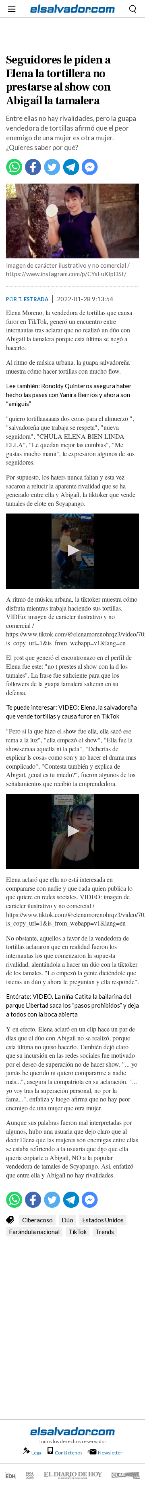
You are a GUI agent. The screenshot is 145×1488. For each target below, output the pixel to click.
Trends (104, 1231)
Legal (37, 1453)
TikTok (77, 1231)
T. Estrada (33, 299)
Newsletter (110, 1453)
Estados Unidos (103, 1220)
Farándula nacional (34, 1231)
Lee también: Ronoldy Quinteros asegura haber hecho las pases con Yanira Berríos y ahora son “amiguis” (69, 394)
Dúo (67, 1220)
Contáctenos (69, 1453)
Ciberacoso (37, 1220)
